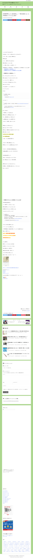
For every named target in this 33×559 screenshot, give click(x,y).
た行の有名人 (11, 544)
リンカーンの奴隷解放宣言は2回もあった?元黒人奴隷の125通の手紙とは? (18, 331)
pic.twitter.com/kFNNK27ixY (18, 218)
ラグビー (17, 548)
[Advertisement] (16, 30)
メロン (13, 548)
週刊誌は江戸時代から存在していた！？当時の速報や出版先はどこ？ (17, 336)
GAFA (23, 541)
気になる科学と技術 (6, 499)
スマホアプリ (17, 547)
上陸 (21, 548)
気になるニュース (8, 9)
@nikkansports (26, 103)
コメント (4, 374)
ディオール (22, 547)
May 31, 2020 (17, 220)
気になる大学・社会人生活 (7, 498)
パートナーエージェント (7, 548)
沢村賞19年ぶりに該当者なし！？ (10, 69)
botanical (14, 541)
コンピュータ (11, 547)
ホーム (4, 9)
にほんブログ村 (5, 278)
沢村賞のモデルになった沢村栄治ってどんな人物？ (13, 70)
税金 (17, 551)
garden (27, 541)
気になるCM (5, 490)
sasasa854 (28, 310)
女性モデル (8, 551)
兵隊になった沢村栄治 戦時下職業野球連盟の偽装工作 (11, 267)
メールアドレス (15, 382)
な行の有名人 (16, 544)
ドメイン (27, 547)
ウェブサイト (4, 385)
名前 (3, 382)
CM (19, 541)
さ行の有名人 (5, 544)
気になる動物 (5, 497)
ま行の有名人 (27, 544)
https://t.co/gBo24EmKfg (20, 103)
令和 (28, 548)
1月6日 (4, 541)
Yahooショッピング (6, 273)
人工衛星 (24, 548)
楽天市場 (4, 270)
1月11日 (9, 541)
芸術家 (20, 551)
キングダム (5, 547)
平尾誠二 (12, 551)
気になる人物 (5, 496)
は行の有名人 (22, 544)
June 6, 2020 (11, 107)
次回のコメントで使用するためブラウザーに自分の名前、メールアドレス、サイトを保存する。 (16, 389)
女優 (4, 551)
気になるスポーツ (6, 494)
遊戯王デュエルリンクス (25, 551)
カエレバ (8, 269)
